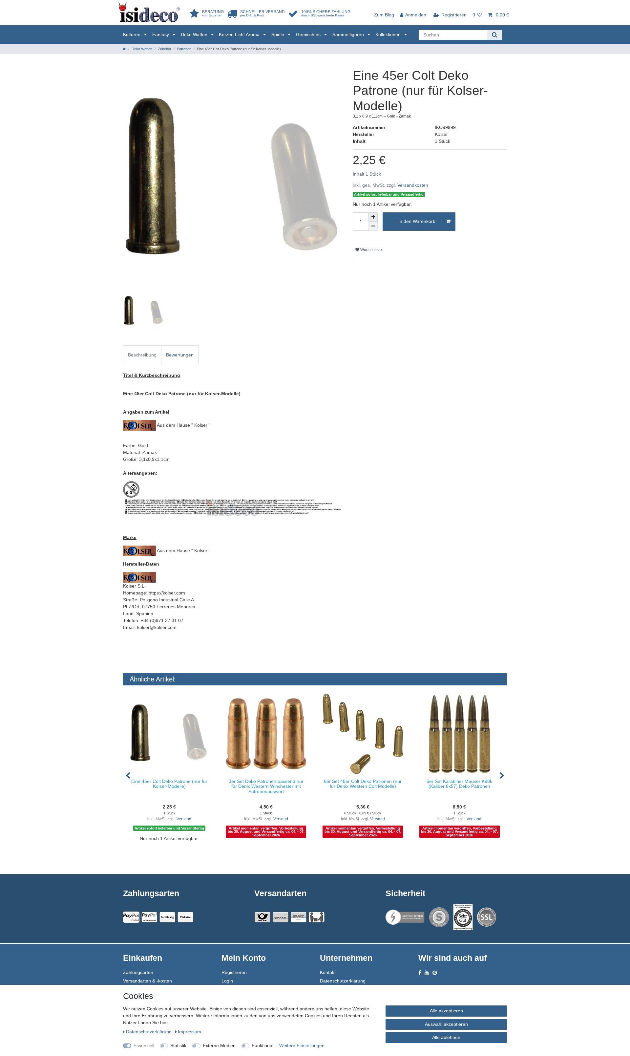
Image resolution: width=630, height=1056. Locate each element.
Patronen (184, 49)
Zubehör (164, 49)
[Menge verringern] (373, 226)
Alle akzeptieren (446, 1010)
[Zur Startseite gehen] (124, 49)
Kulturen (132, 34)
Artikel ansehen (173, 851)
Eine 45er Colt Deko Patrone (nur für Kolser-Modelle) (169, 784)
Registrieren (234, 972)
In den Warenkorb (416, 221)
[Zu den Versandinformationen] (262, 917)
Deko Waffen (195, 34)
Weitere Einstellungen (302, 1045)
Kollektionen (388, 34)
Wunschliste (370, 250)
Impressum (189, 1031)
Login (227, 980)
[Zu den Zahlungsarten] (185, 917)
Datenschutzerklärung (343, 980)
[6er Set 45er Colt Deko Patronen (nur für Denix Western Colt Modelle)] (363, 734)
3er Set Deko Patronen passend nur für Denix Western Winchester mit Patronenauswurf (266, 786)
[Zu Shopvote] (439, 917)
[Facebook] (419, 973)
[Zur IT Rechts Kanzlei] (405, 917)
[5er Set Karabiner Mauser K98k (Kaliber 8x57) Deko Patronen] (459, 734)
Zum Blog (384, 14)
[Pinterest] (434, 973)
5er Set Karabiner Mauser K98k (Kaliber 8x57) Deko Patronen (459, 784)
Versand (184, 819)
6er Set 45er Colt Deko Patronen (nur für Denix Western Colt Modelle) (363, 784)
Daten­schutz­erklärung (149, 1031)
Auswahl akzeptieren (446, 1024)
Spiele (278, 34)
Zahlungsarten (138, 972)
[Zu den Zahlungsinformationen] (167, 917)
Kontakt (328, 972)
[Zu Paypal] (131, 917)
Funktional (262, 1045)
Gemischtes (309, 34)
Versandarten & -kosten (147, 980)
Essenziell (144, 1045)
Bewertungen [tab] (180, 354)
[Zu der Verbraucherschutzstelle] (463, 917)
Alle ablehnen (446, 1037)
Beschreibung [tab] (142, 354)
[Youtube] (427, 973)
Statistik (178, 1045)
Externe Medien (219, 1045)
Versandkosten (412, 185)
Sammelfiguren (348, 34)
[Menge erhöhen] (373, 217)
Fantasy (161, 34)
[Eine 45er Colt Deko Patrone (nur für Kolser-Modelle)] (169, 734)
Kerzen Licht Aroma (240, 34)
